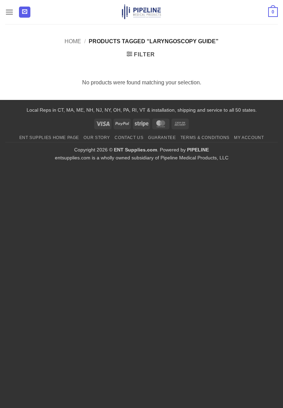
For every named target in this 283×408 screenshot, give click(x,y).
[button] (9, 11)
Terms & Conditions (205, 137)
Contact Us (129, 137)
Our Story (97, 137)
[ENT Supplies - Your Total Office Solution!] (142, 12)
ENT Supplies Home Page (49, 137)
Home (73, 41)
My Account (249, 137)
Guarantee (162, 137)
